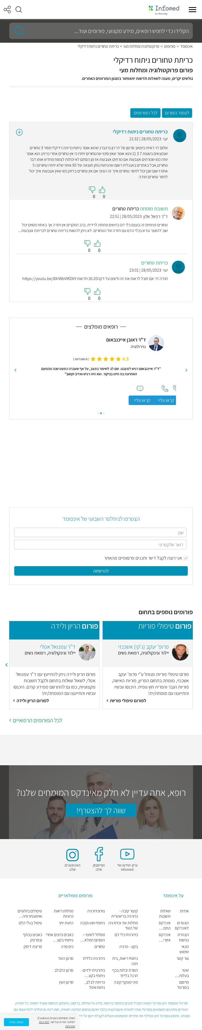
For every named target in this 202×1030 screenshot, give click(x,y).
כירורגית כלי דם (126, 934)
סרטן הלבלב (63, 970)
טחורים (99, 946)
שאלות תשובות (165, 913)
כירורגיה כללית (94, 958)
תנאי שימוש (184, 949)
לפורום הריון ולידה (33, 700)
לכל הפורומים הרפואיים (37, 720)
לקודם (186, 370)
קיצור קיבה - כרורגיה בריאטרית (124, 913)
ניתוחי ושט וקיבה (92, 923)
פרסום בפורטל (183, 985)
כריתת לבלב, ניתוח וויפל (95, 985)
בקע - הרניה (128, 946)
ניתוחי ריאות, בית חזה (125, 961)
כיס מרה (67, 946)
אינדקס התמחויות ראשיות (165, 925)
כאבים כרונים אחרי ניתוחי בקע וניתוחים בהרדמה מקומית (59, 937)
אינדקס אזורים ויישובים (165, 937)
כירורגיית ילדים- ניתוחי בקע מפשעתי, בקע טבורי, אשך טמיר (92, 973)
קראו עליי (142, 400)
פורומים (169, 46)
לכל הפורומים (145, 113)
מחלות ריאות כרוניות (63, 913)
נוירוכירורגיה (96, 911)
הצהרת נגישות (183, 937)
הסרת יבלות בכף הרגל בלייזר (125, 973)
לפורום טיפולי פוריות (128, 700)
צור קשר (182, 958)
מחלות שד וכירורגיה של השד (123, 925)
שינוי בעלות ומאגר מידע (184, 973)
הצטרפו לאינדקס (182, 925)
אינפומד (186, 46)
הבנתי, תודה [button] (16, 1022)
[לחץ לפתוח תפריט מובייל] (192, 9)
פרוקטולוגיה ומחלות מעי (141, 46)
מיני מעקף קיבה (126, 982)
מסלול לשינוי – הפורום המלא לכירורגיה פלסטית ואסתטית (91, 937)
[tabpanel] (101, 370)
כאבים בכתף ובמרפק (32, 937)
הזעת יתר (66, 923)
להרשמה (101, 571)
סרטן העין (66, 982)
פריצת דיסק (33, 946)
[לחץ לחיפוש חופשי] (17, 31)
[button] (19, 9)
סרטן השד (65, 958)
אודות (184, 911)
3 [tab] (98, 413)
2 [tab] (101, 413)
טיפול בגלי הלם (30, 923)
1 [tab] (104, 413)
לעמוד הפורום (177, 113)
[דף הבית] (164, 10)
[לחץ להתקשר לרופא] (165, 388)
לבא (15, 370)
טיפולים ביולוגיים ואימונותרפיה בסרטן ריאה (30, 913)
